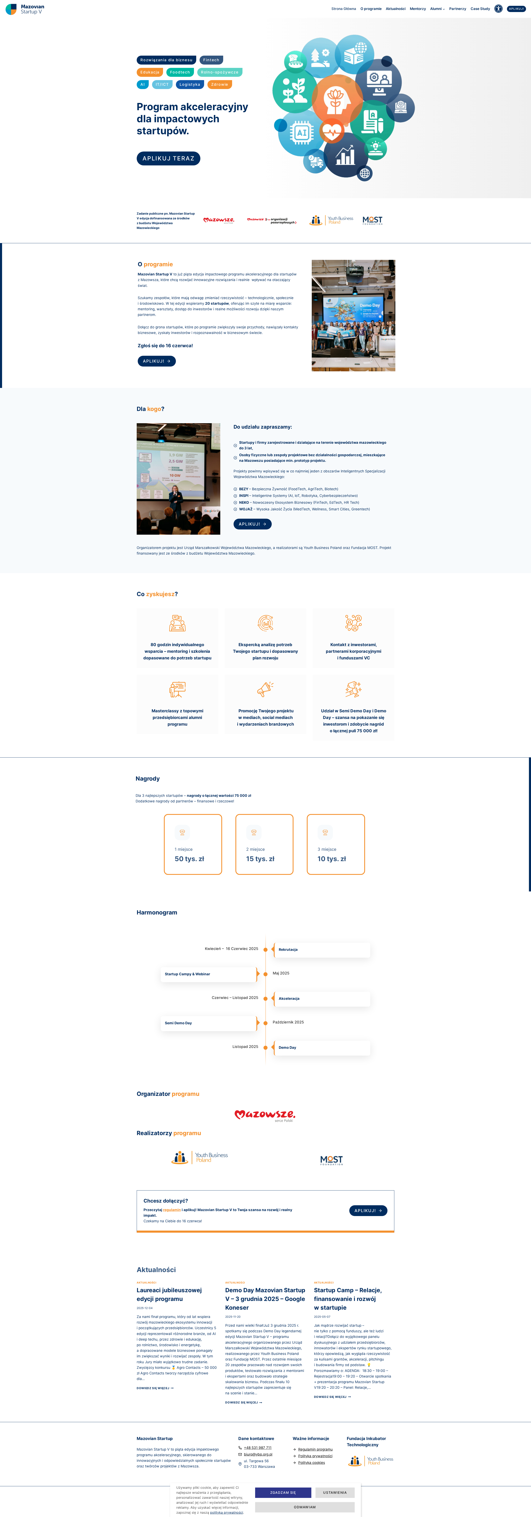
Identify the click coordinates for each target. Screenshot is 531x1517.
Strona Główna (343, 9)
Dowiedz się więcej (155, 1388)
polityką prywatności (226, 1512)
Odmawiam (305, 1507)
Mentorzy (418, 9)
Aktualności (396, 9)
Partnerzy (457, 9)
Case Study (480, 9)
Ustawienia (335, 1492)
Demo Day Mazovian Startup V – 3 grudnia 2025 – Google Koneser (265, 1299)
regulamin (172, 1210)
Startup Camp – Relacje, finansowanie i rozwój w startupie (348, 1299)
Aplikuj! (516, 8)
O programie (371, 9)
